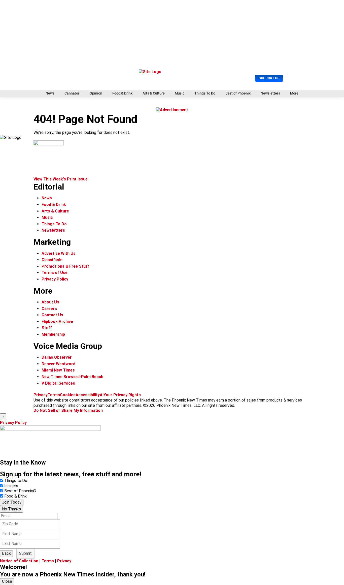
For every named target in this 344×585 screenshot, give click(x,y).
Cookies (68, 394)
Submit (25, 553)
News (50, 93)
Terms (54, 394)
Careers (49, 308)
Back (6, 553)
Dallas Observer (57, 357)
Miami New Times (58, 370)
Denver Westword (58, 363)
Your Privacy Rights (122, 394)
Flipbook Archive (57, 321)
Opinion (96, 93)
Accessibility (88, 394)
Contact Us (52, 315)
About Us (50, 302)
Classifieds (52, 259)
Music (179, 93)
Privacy (40, 394)
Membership (53, 334)
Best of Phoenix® (20, 490)
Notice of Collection (19, 561)
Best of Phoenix (238, 93)
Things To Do (204, 93)
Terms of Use (54, 272)
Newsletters (270, 93)
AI (102, 394)
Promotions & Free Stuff (65, 266)
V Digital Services (58, 383)
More (294, 93)
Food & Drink (122, 93)
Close (7, 581)
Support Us (269, 78)
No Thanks (11, 509)
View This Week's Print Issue (60, 179)
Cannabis (72, 93)
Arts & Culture (154, 93)
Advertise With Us (59, 253)
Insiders (11, 485)
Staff (47, 327)
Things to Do (15, 480)
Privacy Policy (55, 279)
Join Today (11, 502)
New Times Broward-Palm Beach (72, 376)
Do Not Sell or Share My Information (68, 410)
